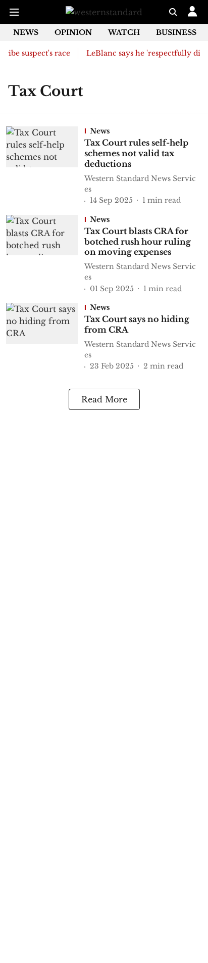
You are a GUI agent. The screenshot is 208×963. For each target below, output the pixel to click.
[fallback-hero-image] (45, 166)
